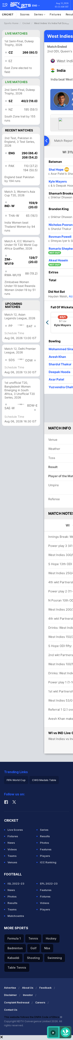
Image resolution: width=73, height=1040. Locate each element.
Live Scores (15, 829)
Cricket (8, 14)
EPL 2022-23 (49, 883)
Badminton (15, 948)
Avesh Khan (57, 357)
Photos (44, 842)
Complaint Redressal (16, 1002)
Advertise (10, 987)
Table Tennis (17, 967)
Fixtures (55, 14)
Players (45, 855)
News (11, 842)
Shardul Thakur (60, 364)
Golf (33, 948)
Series (39, 14)
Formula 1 (14, 938)
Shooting (33, 958)
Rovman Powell (60, 237)
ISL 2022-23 (16, 883)
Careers (40, 1002)
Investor (28, 995)
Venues (12, 862)
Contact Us (10, 1009)
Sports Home (11, 23)
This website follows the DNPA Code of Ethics (32, 1017)
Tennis (33, 938)
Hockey (51, 938)
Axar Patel (56, 379)
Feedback (45, 987)
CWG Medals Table (44, 780)
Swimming (54, 958)
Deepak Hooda (59, 372)
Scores (25, 14)
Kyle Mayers (58, 181)
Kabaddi (13, 958)
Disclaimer (10, 995)
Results (45, 836)
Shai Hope (59, 169)
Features (46, 849)
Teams (12, 855)
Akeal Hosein (58, 260)
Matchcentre (16, 915)
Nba (47, 948)
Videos (12, 849)
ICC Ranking (48, 862)
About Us (27, 987)
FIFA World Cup (16, 780)
